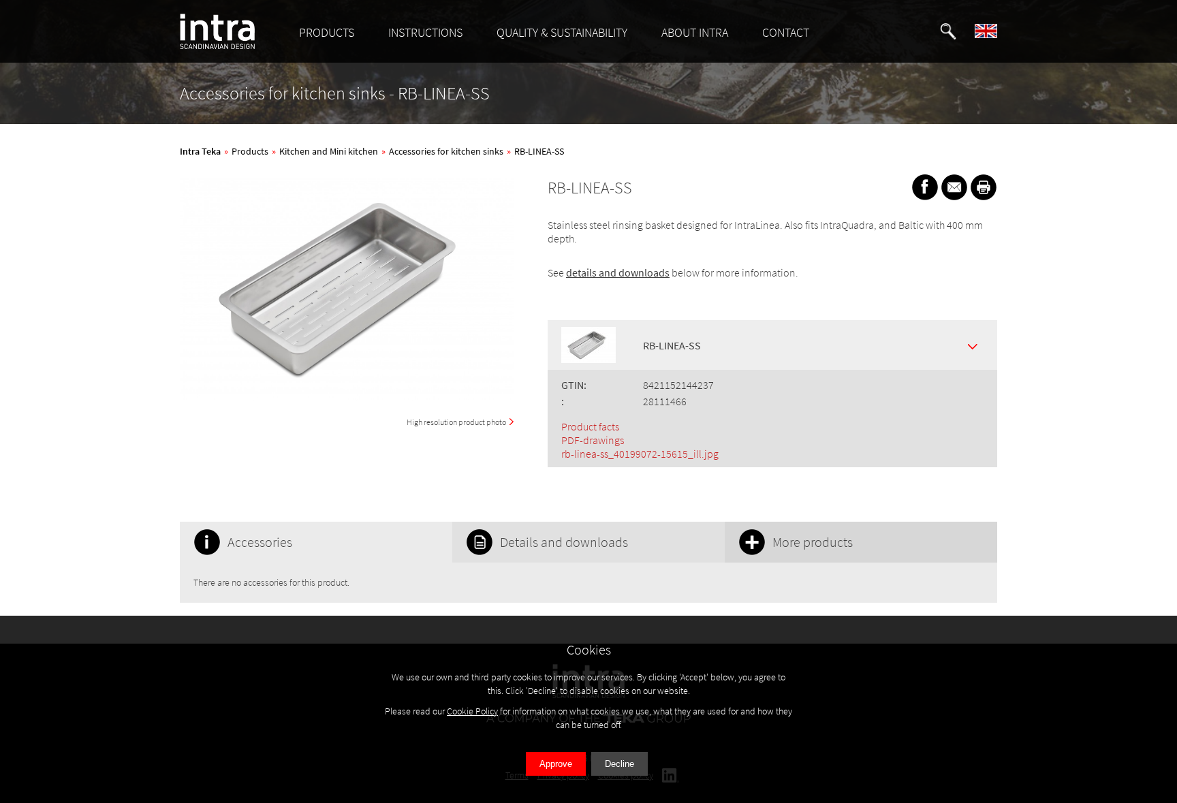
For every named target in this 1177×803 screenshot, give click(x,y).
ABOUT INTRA (694, 32)
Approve (555, 764)
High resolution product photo (456, 422)
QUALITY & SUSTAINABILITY (562, 32)
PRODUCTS (326, 32)
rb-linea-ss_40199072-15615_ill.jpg (640, 453)
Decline (619, 764)
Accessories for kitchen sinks (446, 151)
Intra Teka (200, 151)
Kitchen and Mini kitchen (328, 151)
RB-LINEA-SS (539, 151)
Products (250, 151)
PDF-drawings (592, 440)
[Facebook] (925, 187)
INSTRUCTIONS (425, 32)
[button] (948, 31)
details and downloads (618, 272)
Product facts (590, 426)
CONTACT (785, 32)
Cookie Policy (472, 711)
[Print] (983, 187)
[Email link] (954, 187)
